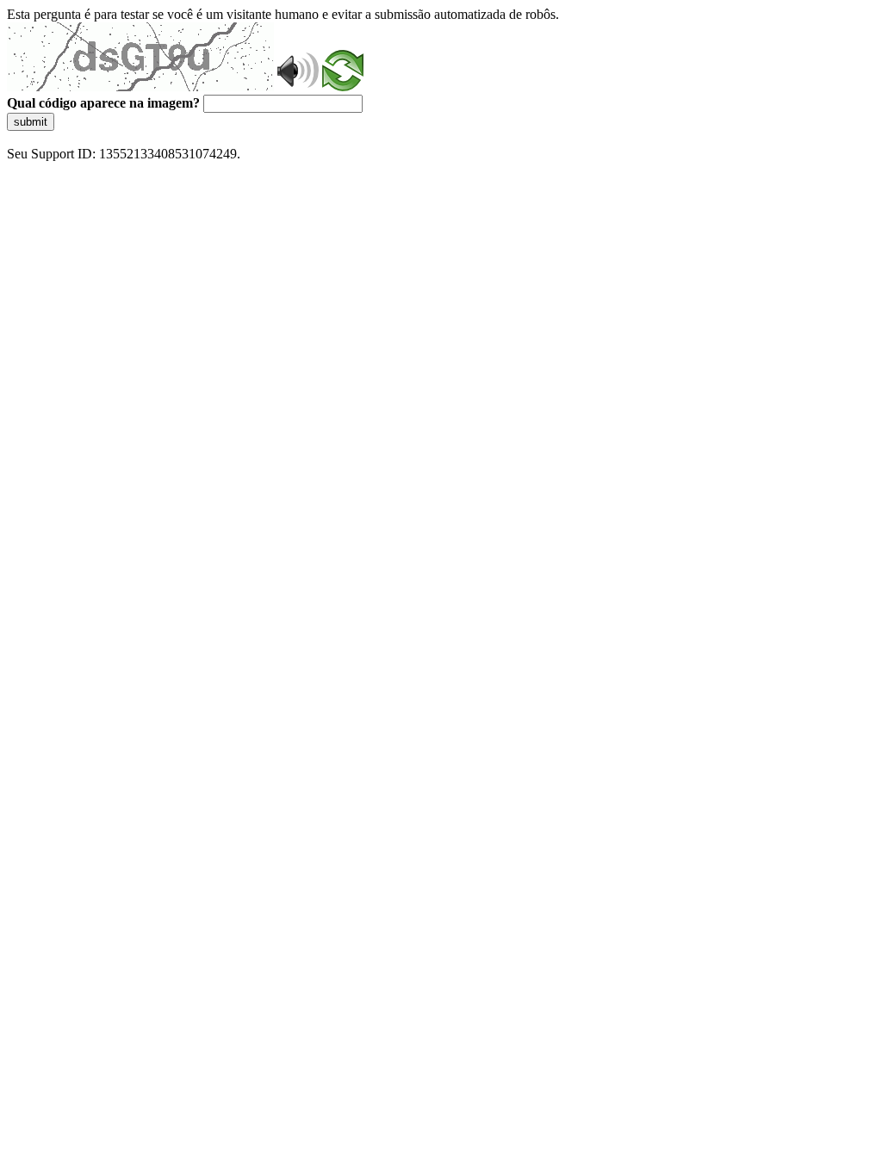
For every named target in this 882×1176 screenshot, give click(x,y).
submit (30, 121)
